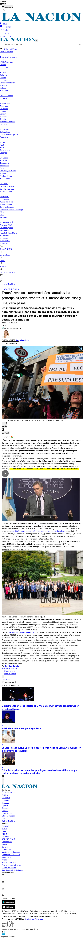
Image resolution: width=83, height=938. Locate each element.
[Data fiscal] (3, 934)
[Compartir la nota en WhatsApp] (5, 426)
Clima (2, 59)
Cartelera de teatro (8, 189)
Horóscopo (4, 165)
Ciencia (3, 119)
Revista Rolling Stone (8, 233)
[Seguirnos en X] (3, 883)
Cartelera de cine (7, 186)
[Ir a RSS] (3, 896)
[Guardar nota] (3, 423)
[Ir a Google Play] (8, 903)
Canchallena (5, 150)
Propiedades (5, 80)
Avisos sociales (6, 204)
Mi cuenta (7, 36)
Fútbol (2, 142)
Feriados (3, 168)
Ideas (2, 215)
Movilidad (4, 85)
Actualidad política (9, 668)
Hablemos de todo (7, 121)
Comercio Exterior (7, 83)
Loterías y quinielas (8, 171)
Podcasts (3, 173)
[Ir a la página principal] (41, 20)
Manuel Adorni (10, 674)
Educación (4, 108)
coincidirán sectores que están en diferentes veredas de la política (38, 531)
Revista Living (5, 230)
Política (15, 289)
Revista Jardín (5, 235)
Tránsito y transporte (8, 57)
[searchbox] (40, 44)
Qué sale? (4, 184)
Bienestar (4, 116)
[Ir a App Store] (8, 908)
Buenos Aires (5, 103)
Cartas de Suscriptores (9, 134)
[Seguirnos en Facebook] (3, 876)
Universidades (10, 671)
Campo (3, 77)
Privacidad (39, 919)
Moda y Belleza (6, 176)
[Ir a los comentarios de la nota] (5, 423)
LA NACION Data (6, 62)
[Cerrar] (36, 40)
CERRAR (3, 1)
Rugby (2, 145)
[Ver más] (3, 676)
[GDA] (8, 926)
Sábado (3, 212)
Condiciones (30, 919)
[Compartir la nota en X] (5, 432)
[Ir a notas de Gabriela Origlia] (41, 334)
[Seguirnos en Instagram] (3, 889)
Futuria (3, 72)
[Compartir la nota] (3, 426)
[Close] (3, 776)
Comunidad (5, 114)
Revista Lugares (6, 228)
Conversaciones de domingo (11, 209)
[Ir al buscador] (4, 10)
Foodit (5, 30)
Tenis (2, 147)
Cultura (3, 111)
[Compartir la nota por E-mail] (8, 432)
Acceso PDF (4, 196)
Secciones (7, 27)
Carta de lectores (7, 207)
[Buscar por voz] (80, 44)
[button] (41, 161)
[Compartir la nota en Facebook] (3, 432)
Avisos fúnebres (6, 202)
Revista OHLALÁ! (6, 222)
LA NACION (7, 289)
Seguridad (4, 106)
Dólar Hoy (4, 75)
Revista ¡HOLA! (6, 225)
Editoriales (4, 129)
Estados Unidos (6, 96)
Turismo (3, 160)
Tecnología (4, 163)
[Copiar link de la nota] (3, 429)
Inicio (5, 23)
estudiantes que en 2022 (21, 632)
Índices (3, 88)
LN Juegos (4, 158)
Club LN (6, 33)
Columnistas (5, 132)
